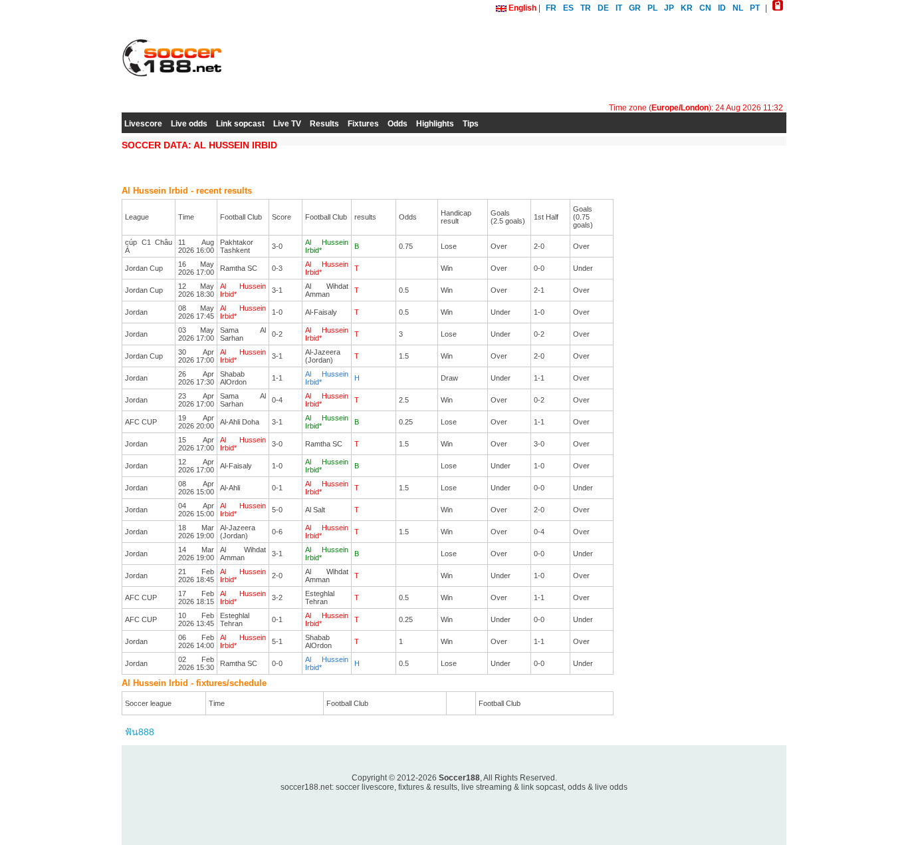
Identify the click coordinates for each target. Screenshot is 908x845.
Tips (471, 123)
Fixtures (363, 123)
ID (722, 8)
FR (551, 8)
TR (585, 8)
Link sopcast (240, 123)
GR (635, 8)
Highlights (435, 123)
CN (705, 8)
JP (669, 8)
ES (568, 8)
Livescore (143, 123)
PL (652, 8)
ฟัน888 (139, 732)
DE (603, 8)
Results (324, 123)
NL (738, 8)
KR (687, 8)
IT (619, 8)
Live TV (287, 123)
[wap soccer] (777, 8)
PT (755, 8)
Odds (397, 123)
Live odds (189, 123)
